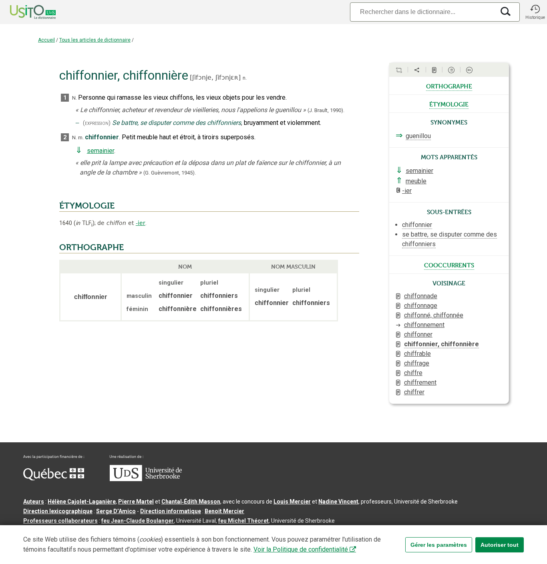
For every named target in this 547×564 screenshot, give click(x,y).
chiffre (413, 373)
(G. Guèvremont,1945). (169, 173)
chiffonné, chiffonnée (433, 315)
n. (245, 78)
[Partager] (417, 70)
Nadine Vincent (338, 501)
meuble (416, 181)
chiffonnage (420, 305)
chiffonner (418, 334)
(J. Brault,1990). (326, 110)
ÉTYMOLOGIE (87, 206)
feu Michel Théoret (243, 521)
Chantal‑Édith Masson (190, 501)
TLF (84, 223)
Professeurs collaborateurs (60, 521)
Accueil (46, 40)
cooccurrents (449, 264)
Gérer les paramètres (438, 545)
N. (74, 98)
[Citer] (399, 70)
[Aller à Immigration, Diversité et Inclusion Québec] (53, 478)
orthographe (449, 85)
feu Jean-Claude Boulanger (137, 521)
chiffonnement (424, 325)
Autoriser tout (500, 545)
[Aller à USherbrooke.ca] (146, 479)
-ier (140, 223)
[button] (535, 12)
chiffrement (420, 382)
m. (81, 137)
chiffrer (414, 392)
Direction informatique (170, 511)
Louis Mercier (292, 501)
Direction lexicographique (58, 511)
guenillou (418, 136)
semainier (100, 151)
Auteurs (33, 501)
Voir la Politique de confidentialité (300, 549)
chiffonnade (420, 296)
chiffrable (417, 353)
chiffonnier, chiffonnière (441, 344)
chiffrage (416, 363)
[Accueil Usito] (24, 12)
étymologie (449, 103)
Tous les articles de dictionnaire (95, 40)
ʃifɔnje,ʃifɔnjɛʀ (215, 77)
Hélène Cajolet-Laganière (82, 501)
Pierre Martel (136, 501)
